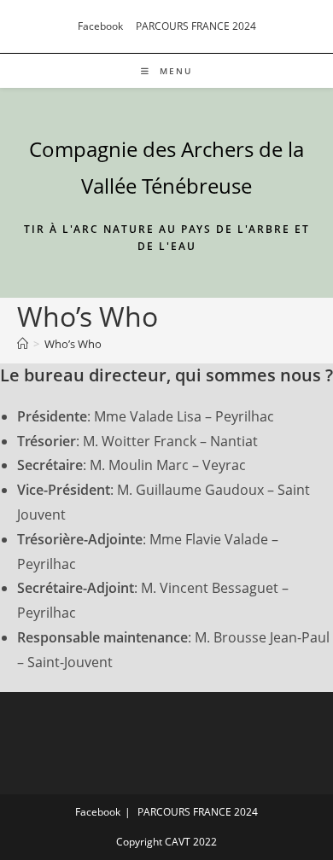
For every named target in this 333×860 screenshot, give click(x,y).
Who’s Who (73, 344)
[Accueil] (22, 344)
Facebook (100, 26)
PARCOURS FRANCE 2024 (196, 26)
